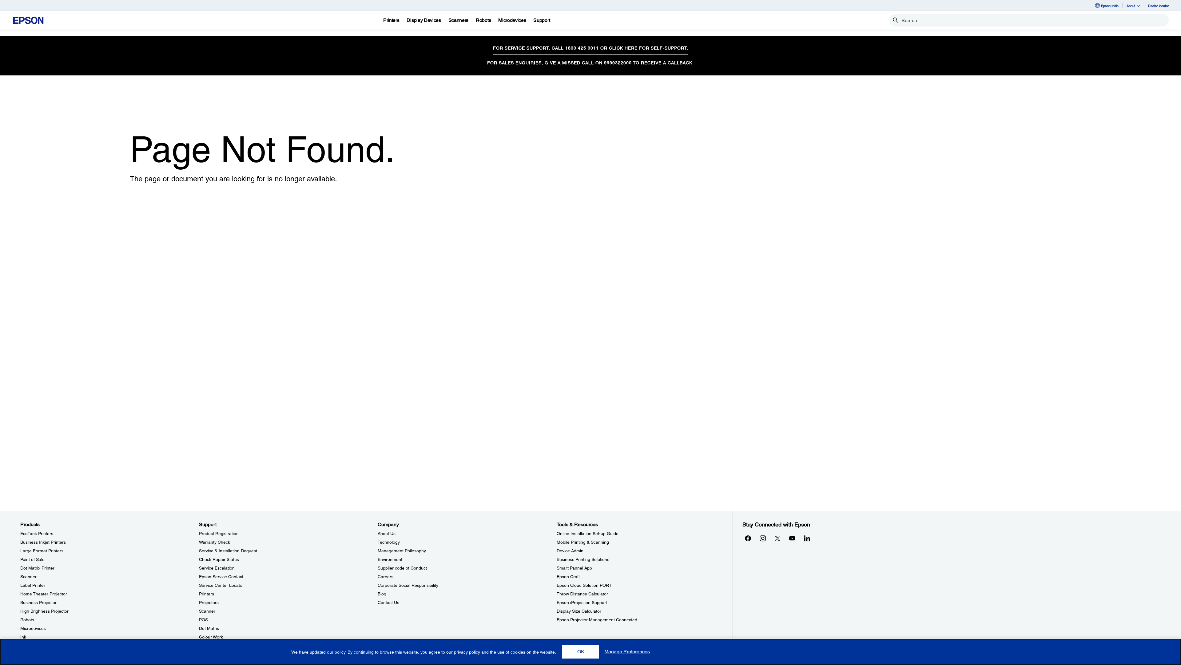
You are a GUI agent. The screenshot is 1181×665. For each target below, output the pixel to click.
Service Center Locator (221, 585)
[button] (580, 652)
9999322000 (618, 62)
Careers (385, 576)
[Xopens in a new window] (777, 538)
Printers (206, 593)
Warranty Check (214, 542)
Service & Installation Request (228, 550)
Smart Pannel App (574, 568)
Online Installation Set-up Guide (587, 533)
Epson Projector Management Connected (597, 619)
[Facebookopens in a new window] (748, 538)
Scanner (28, 576)
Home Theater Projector (43, 593)
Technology (389, 542)
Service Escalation (217, 568)
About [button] (1131, 6)
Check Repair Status (219, 559)
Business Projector (38, 602)
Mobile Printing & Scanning (583, 542)
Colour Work (211, 637)
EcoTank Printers (36, 533)
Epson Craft (568, 576)
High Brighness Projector (44, 611)
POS (203, 619)
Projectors (209, 602)
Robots (27, 619)
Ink (23, 637)
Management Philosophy (402, 550)
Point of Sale (32, 559)
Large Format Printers (41, 550)
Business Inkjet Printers (43, 542)
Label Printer (32, 585)
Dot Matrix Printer (37, 568)
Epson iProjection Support (582, 602)
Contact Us (388, 602)
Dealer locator (1158, 6)
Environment (390, 559)
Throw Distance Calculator (582, 593)
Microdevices (33, 628)
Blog (382, 593)
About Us (387, 533)
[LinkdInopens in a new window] (807, 538)
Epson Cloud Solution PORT (584, 585)
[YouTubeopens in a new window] (792, 538)
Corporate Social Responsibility (408, 585)
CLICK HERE (623, 48)
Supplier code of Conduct (402, 568)
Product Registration (219, 533)
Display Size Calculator (579, 611)
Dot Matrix (209, 628)
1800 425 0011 (582, 48)
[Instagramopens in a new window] (762, 538)
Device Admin (570, 550)
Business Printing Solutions (583, 559)
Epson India (1110, 6)
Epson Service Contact (221, 576)
